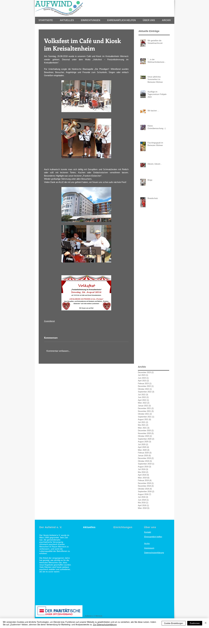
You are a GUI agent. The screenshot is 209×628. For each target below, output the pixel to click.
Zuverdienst (49, 321)
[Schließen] (205, 623)
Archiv (147, 543)
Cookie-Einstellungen (173, 623)
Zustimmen (195, 623)
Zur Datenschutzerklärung (105, 624)
